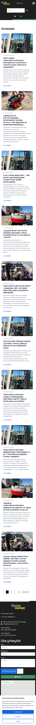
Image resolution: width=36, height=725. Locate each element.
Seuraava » (25, 592)
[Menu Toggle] (33, 3)
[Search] (27, 10)
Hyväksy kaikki (18, 712)
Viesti (3, 658)
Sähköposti (4, 651)
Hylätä (18, 721)
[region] (18, 710)
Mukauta (18, 716)
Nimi (2, 644)
